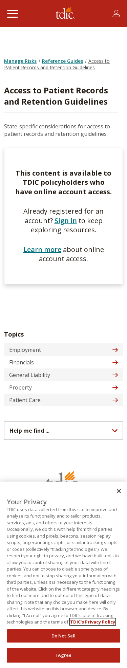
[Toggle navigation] (12, 13)
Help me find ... (29, 430)
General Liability (29, 375)
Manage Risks (20, 61)
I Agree (64, 655)
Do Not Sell (63, 636)
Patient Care (25, 400)
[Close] (118, 491)
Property (20, 387)
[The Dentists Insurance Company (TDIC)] (65, 13)
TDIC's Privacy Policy (92, 622)
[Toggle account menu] (116, 13)
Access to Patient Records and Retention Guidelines (57, 64)
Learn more (42, 249)
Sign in (66, 220)
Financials (21, 362)
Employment (25, 350)
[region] (63, 575)
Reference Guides (62, 61)
